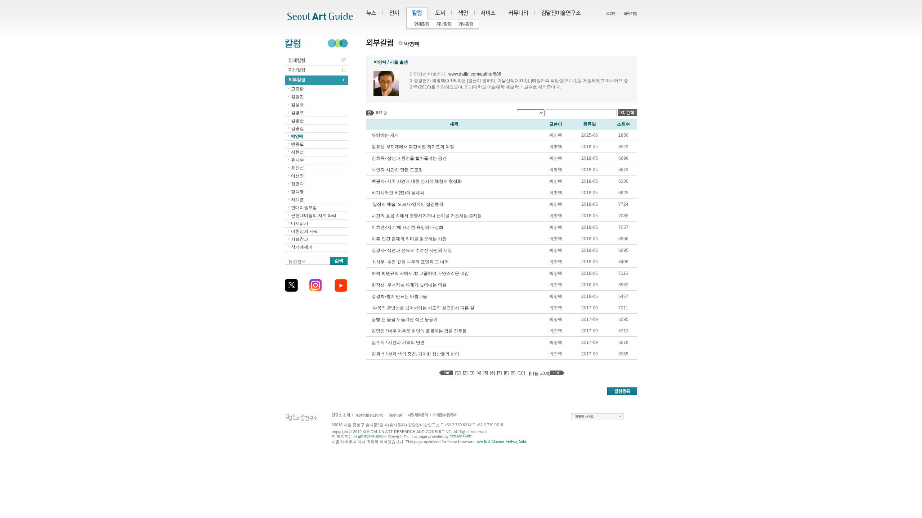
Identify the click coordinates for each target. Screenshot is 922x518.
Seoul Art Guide (460, 436)
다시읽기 (299, 223)
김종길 (297, 128)
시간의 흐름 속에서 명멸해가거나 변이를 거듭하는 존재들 (427, 215)
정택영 (297, 191)
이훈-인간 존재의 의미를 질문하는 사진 (409, 238)
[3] (472, 373)
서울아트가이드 (366, 436)
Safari (523, 441)
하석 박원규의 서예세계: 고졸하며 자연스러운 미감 (420, 273)
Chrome (497, 441)
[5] (485, 373)
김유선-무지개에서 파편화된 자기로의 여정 (413, 146)
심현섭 (297, 152)
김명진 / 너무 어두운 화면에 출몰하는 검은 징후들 (419, 330)
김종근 (297, 120)
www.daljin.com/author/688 (474, 74)
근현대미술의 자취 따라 (313, 215)
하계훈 (297, 199)
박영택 (297, 136)
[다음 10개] (539, 373)
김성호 (297, 104)
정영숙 (297, 183)
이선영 (297, 175)
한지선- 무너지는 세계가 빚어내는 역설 (409, 284)
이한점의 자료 (304, 231)
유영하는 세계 (385, 135)
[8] (506, 373)
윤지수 (297, 160)
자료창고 (299, 239)
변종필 (297, 144)
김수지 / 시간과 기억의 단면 (398, 342)
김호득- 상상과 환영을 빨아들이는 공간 (409, 158)
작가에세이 (302, 247)
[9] (513, 373)
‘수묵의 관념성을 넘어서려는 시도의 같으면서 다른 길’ (423, 307)
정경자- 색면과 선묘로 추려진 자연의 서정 (412, 250)
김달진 (297, 96)
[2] (465, 373)
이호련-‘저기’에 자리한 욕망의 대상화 (407, 227)
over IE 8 (483, 441)
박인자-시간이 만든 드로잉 (397, 169)
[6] (492, 373)
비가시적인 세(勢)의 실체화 (398, 192)
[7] (499, 373)
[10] (521, 373)
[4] (478, 373)
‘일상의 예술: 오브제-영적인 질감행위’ (408, 204)
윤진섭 (297, 168)
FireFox (511, 441)
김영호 (297, 112)
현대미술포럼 (304, 207)
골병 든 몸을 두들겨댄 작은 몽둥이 (405, 319)
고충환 (297, 88)
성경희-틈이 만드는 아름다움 (399, 296)
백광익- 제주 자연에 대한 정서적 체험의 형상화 (417, 181)
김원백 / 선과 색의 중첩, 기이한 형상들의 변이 (415, 353)
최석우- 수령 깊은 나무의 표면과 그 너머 (410, 261)
